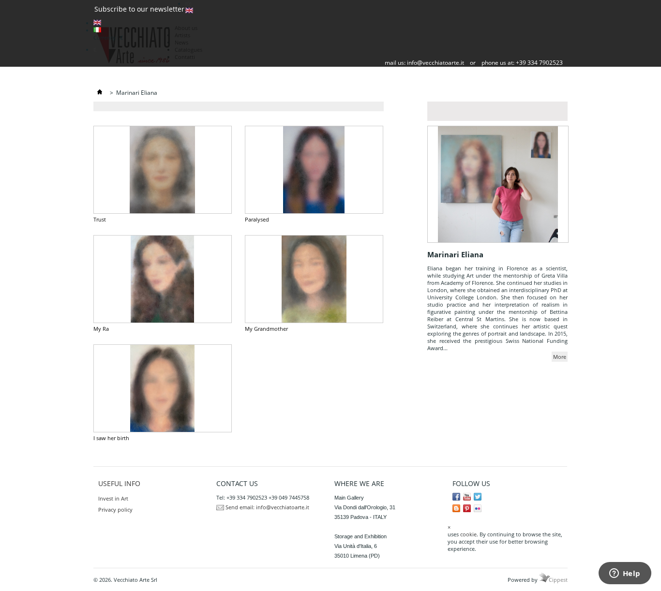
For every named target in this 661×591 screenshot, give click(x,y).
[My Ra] (162, 279)
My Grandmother (266, 328)
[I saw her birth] (162, 388)
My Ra (101, 328)
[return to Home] (99, 93)
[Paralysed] (314, 170)
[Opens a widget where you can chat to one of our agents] (624, 574)
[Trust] (162, 170)
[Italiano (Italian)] (97, 30)
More (559, 356)
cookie (468, 534)
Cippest (558, 579)
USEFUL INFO (119, 483)
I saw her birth (111, 438)
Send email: (240, 507)
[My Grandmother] (314, 279)
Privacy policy (115, 509)
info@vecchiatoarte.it (435, 63)
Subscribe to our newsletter (139, 9)
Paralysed (257, 219)
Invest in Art (113, 498)
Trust (99, 219)
